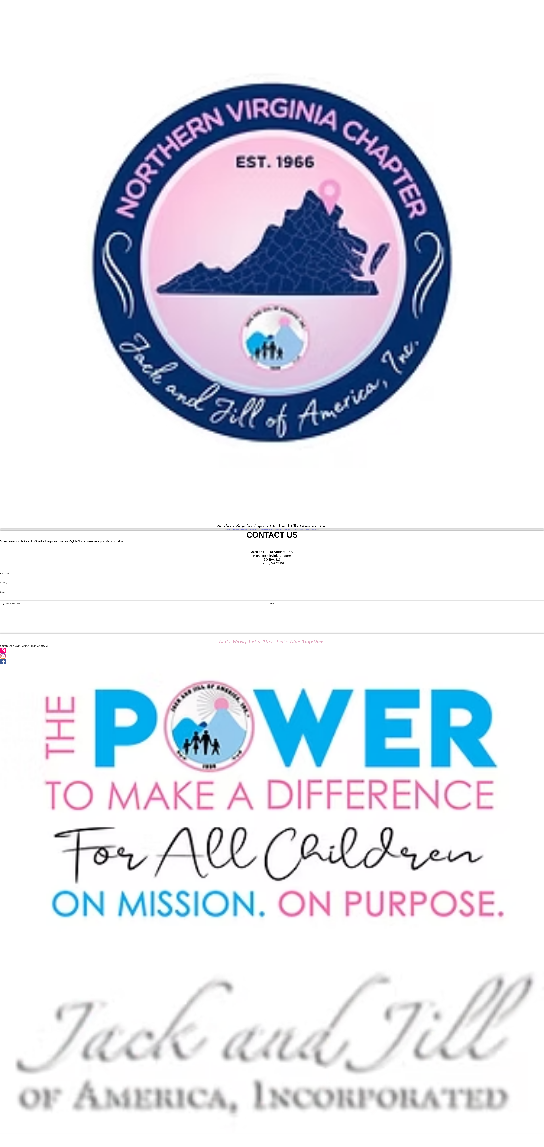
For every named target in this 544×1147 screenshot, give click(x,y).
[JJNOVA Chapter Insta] (272, 650)
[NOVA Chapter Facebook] (272, 661)
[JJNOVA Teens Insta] (272, 656)
